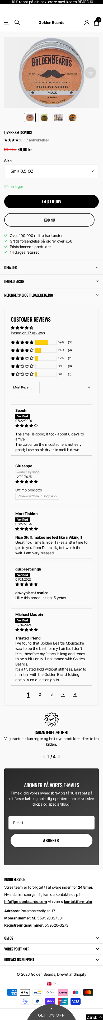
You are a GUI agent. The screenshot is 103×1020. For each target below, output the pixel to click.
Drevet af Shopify (71, 974)
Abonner (51, 840)
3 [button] (51, 694)
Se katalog (7, 22)
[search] (17, 22)
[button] (22, 342)
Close (51, 938)
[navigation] (30, 117)
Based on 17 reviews (28, 333)
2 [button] (40, 694)
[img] (51, 425)
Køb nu (49, 220)
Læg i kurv (51, 201)
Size (8, 160)
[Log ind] (87, 22)
